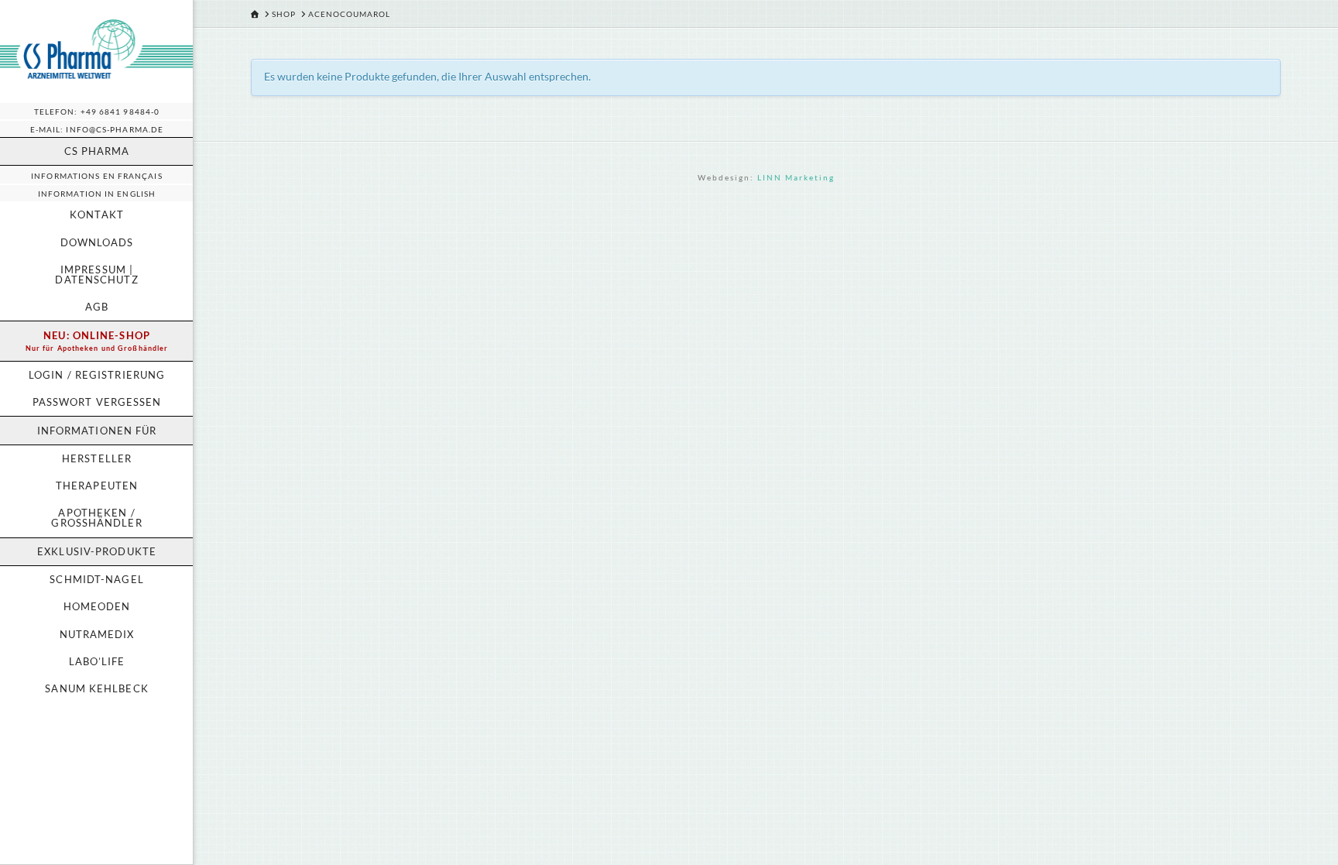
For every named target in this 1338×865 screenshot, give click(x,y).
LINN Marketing (796, 177)
